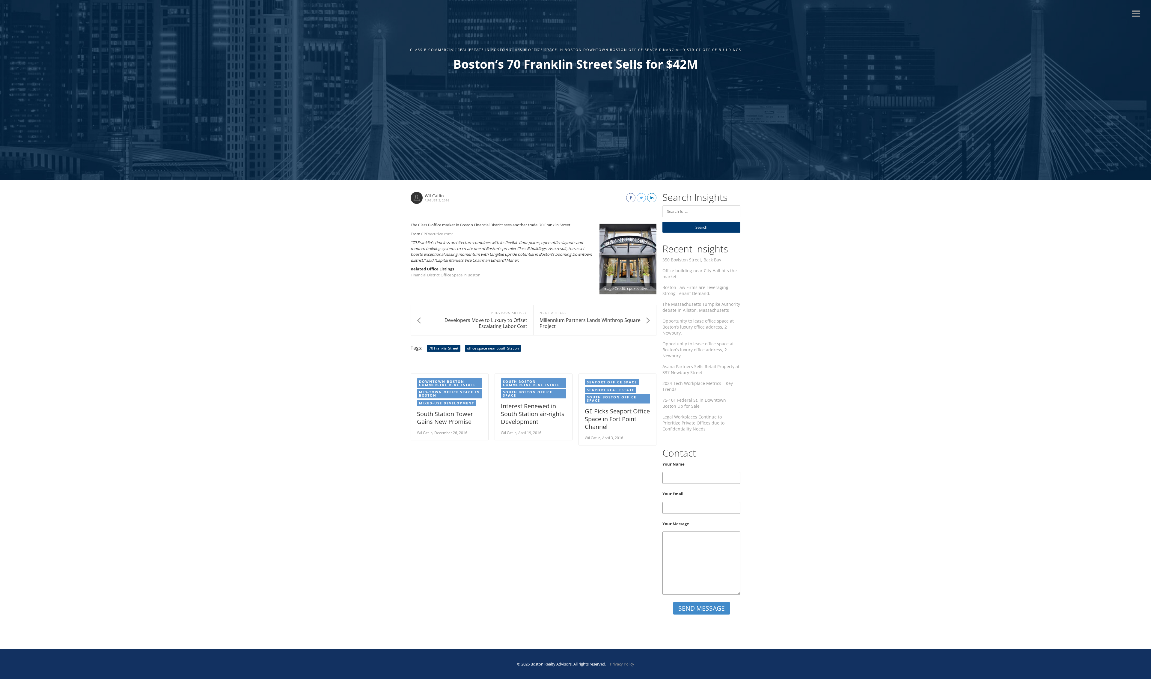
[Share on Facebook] (630, 197)
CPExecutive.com (436, 234)
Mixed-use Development (446, 403)
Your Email (672, 493)
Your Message (675, 523)
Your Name (673, 464)
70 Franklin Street (443, 348)
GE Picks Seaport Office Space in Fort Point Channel (617, 419)
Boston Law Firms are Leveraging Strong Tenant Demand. (695, 290)
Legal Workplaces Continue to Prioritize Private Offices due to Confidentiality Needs (693, 423)
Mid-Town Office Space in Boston (449, 394)
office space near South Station (493, 348)
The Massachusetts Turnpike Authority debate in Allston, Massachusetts (701, 307)
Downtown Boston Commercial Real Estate (447, 383)
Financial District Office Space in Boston (445, 275)
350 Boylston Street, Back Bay (691, 260)
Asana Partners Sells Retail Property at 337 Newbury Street (700, 369)
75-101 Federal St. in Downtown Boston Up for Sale (694, 403)
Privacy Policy (622, 664)
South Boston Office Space (527, 394)
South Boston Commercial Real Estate (531, 383)
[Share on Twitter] (641, 197)
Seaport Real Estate (610, 390)
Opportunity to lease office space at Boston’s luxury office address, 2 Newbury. (698, 327)
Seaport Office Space (612, 382)
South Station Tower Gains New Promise (445, 418)
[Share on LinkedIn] (651, 197)
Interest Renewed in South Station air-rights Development (532, 414)
